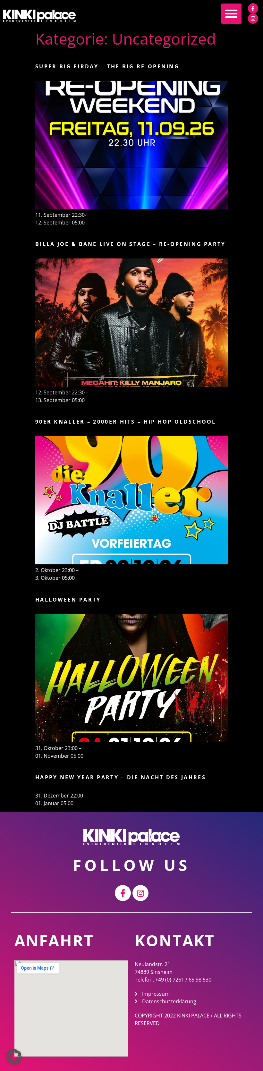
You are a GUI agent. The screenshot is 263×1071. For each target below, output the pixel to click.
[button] (231, 14)
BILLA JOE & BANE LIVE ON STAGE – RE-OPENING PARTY (130, 244)
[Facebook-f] (253, 8)
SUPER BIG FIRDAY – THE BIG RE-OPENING (107, 66)
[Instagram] (253, 18)
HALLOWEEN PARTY (68, 599)
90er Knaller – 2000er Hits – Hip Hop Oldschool (125, 421)
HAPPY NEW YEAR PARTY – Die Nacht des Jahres (120, 777)
